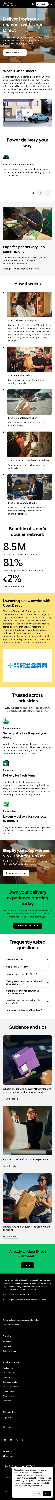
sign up (14, 331)
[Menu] (51, 4)
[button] (27, 112)
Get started (42, 4)
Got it (47, 1493)
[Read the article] (27, 1060)
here (40, 1486)
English (9, 1451)
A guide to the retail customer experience (25, 1159)
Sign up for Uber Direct (27, 925)
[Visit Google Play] (12, 1467)
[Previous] (40, 193)
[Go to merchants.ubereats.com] (9, 4)
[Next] (48, 193)
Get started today (15, 52)
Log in (27, 1265)
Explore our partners (16, 873)
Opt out (37, 1493)
